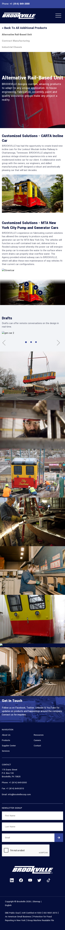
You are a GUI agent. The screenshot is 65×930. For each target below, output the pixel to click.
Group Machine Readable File (40, 920)
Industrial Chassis (12, 47)
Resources (39, 735)
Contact (37, 745)
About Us (6, 735)
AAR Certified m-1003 (31, 912)
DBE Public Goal (12, 912)
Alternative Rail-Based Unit (17, 34)
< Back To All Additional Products (24, 28)
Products (6, 740)
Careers (37, 740)
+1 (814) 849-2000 (19, 3)
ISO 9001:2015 (50, 912)
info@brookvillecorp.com (19, 794)
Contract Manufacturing (16, 41)
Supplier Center (9, 745)
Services (6, 751)
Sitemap (36, 901)
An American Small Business (18, 916)
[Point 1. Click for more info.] (35, 287)
